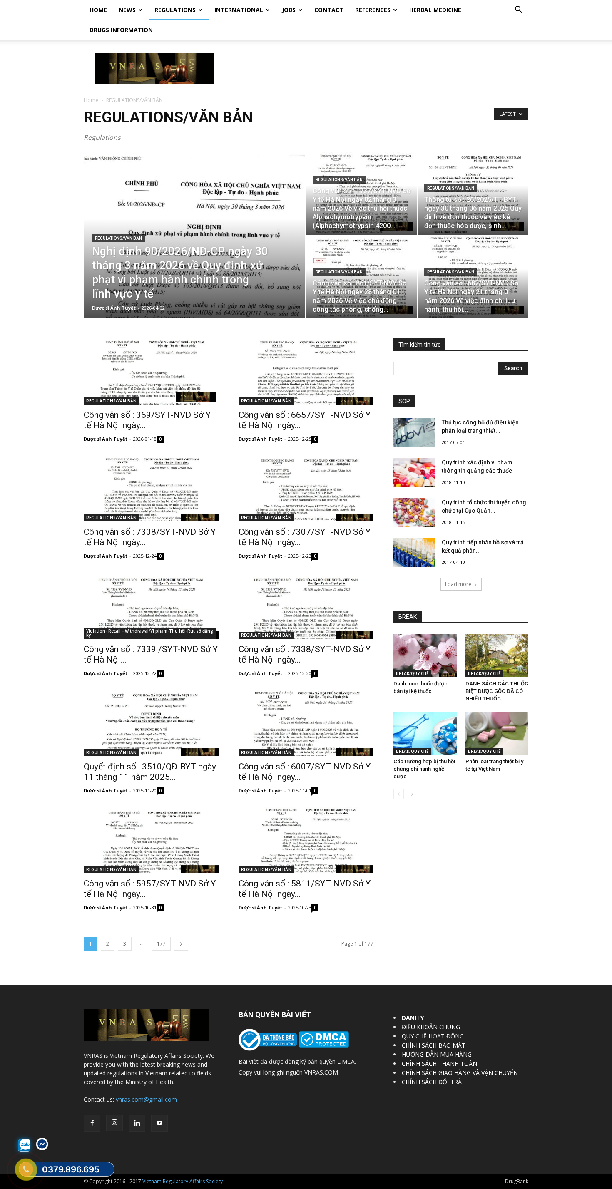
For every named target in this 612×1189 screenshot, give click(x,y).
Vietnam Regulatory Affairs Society (182, 1181)
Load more (458, 584)
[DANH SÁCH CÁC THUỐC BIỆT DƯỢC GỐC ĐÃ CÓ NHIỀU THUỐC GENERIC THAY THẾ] (497, 655)
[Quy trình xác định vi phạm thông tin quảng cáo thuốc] (414, 472)
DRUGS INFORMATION (121, 30)
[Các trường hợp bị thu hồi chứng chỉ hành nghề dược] (425, 733)
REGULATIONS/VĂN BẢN (118, 238)
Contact (328, 10)
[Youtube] (159, 1123)
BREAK (407, 616)
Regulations (175, 10)
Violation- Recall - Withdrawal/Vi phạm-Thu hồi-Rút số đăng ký (149, 633)
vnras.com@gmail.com (146, 1099)
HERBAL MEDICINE (435, 10)
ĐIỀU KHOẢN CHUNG (431, 1027)
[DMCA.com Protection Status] (323, 1045)
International (238, 10)
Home (98, 10)
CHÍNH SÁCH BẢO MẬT (433, 1045)
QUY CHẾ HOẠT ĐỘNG (433, 1036)
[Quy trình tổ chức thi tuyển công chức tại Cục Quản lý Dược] (414, 512)
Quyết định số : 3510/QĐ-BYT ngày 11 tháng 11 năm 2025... (150, 772)
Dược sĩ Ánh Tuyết (114, 308)
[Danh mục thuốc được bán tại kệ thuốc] (425, 655)
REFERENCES (373, 10)
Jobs (289, 10)
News (127, 10)
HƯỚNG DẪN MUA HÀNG (437, 1054)
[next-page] (181, 944)
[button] (518, 11)
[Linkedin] (137, 1123)
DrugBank (516, 1181)
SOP (404, 401)
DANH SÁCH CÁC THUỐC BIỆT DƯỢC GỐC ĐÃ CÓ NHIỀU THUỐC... (496, 691)
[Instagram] (114, 1123)
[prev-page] (398, 794)
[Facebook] (92, 1123)
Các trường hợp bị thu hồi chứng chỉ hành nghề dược (424, 768)
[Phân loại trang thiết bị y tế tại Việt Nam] (497, 733)
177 (161, 943)
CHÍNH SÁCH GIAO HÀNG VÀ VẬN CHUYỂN (460, 1073)
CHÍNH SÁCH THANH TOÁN (439, 1063)
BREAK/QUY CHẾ (412, 673)
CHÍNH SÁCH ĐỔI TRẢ (432, 1082)
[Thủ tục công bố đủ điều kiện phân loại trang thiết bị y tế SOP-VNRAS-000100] (414, 432)
